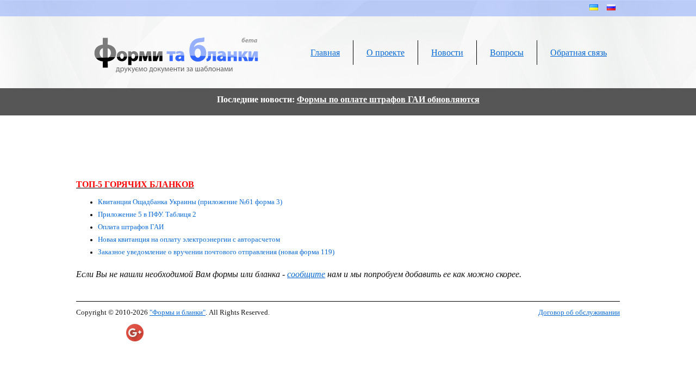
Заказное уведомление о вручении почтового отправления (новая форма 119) (216, 252)
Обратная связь (578, 52)
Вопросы (507, 52)
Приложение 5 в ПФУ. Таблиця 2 (147, 214)
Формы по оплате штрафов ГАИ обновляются (388, 99)
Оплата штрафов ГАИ (131, 227)
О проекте (385, 52)
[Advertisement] (348, 146)
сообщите (306, 274)
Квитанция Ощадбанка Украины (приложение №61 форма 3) (190, 202)
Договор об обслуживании (579, 312)
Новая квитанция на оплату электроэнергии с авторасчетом (189, 239)
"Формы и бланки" (178, 312)
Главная (325, 52)
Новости (447, 52)
